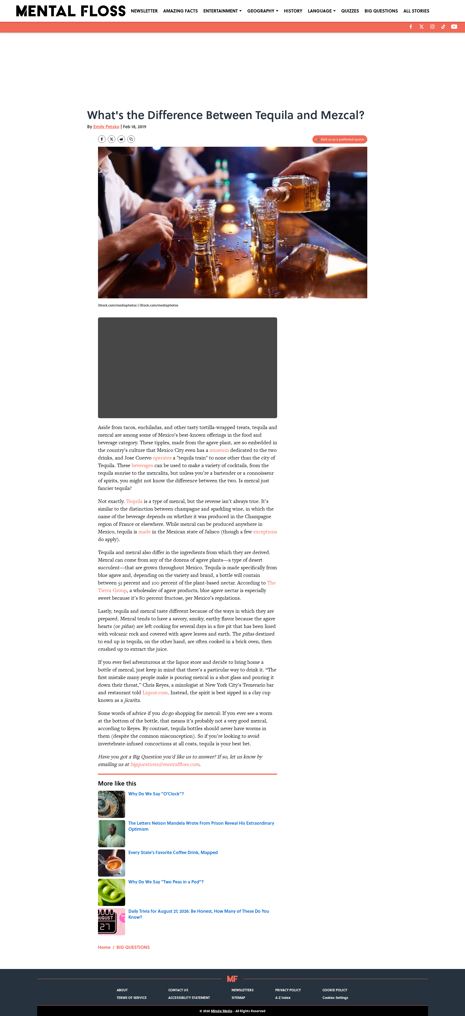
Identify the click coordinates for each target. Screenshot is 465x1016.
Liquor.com (155, 692)
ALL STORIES (416, 11)
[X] (421, 26)
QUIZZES (350, 11)
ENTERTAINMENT (220, 11)
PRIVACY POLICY (288, 989)
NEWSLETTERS (243, 989)
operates (162, 457)
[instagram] (432, 26)
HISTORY (293, 11)
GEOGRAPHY (260, 11)
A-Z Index (282, 997)
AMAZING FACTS (180, 11)
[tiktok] (443, 26)
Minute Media (221, 1010)
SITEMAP (238, 997)
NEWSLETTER (144, 11)
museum (219, 450)
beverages (142, 465)
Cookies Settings (335, 997)
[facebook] (411, 26)
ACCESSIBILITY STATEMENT (189, 997)
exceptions (265, 531)
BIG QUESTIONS (381, 11)
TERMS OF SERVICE (132, 997)
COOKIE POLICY (334, 989)
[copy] (131, 139)
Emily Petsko (106, 126)
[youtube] (454, 26)
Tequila (134, 501)
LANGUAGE (320, 11)
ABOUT (122, 989)
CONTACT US (178, 989)
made (144, 531)
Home (104, 947)
